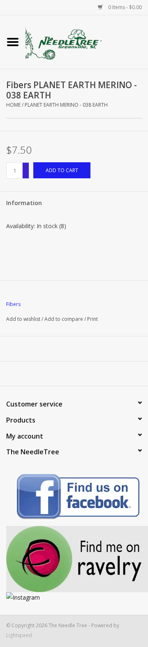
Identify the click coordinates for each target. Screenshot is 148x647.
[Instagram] (74, 597)
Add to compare (64, 318)
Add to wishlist (23, 318)
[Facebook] (74, 498)
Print (92, 318)
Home (13, 104)
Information (24, 203)
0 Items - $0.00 (124, 7)
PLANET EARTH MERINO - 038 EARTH (66, 104)
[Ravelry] (74, 559)
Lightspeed (19, 635)
